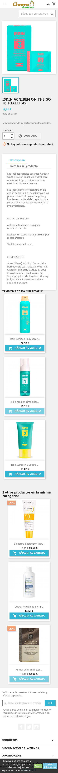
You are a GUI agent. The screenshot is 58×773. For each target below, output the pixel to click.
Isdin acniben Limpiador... (24, 401)
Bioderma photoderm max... (29, 543)
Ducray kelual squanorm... (29, 606)
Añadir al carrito (25, 348)
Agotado (27, 136)
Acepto (38, 766)
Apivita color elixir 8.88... (29, 669)
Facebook (21, 727)
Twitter (29, 727)
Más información (50, 766)
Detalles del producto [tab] (24, 166)
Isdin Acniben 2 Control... (25, 464)
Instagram (37, 727)
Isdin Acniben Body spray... (25, 338)
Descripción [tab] (17, 160)
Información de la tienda (20, 748)
